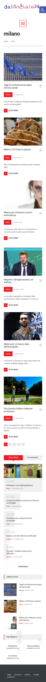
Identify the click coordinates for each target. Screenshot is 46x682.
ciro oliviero (12, 656)
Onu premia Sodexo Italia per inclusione (18, 410)
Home (6, 41)
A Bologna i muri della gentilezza (19, 485)
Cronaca (9, 539)
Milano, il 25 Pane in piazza (17, 149)
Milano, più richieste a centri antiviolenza (18, 214)
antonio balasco (33, 646)
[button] (42, 9)
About (9, 675)
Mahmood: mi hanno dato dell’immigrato (16, 345)
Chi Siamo (18, 675)
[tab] (13, 458)
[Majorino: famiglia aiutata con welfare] (23, 262)
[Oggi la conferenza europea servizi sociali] (23, 67)
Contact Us (11, 677)
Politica (8, 94)
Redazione (12, 646)
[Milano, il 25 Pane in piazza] (23, 132)
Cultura (8, 354)
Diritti (7, 157)
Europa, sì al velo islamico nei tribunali (21, 536)
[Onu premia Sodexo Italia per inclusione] (23, 391)
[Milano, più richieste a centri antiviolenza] (23, 194)
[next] (14, 626)
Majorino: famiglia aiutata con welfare (18, 281)
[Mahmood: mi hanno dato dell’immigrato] (23, 326)
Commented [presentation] (32, 457)
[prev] (14, 586)
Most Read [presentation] (13, 457)
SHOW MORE (23, 567)
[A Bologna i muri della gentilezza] (23, 471)
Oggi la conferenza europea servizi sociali (18, 86)
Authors (27, 675)
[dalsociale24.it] (22, 7)
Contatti (36, 675)
